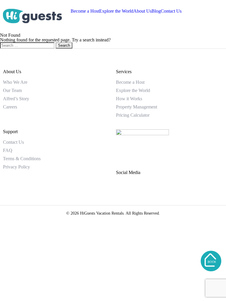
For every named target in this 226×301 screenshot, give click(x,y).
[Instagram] (161, 188)
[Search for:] (28, 45)
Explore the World (116, 11)
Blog (156, 11)
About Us (142, 11)
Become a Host (85, 11)
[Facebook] (123, 188)
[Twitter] (142, 188)
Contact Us (171, 11)
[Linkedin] (179, 188)
